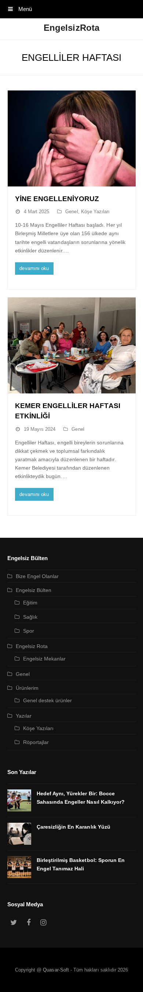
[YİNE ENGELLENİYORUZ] (72, 138)
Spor (28, 631)
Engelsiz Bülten (34, 590)
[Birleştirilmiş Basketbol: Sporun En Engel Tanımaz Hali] (19, 867)
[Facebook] (28, 922)
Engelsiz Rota (32, 646)
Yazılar (24, 716)
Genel (71, 211)
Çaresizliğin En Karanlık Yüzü (73, 827)
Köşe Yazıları (95, 211)
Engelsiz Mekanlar (44, 659)
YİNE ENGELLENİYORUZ (57, 199)
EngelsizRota (71, 28)
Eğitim (30, 603)
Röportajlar (36, 742)
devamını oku (34, 268)
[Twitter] (14, 922)
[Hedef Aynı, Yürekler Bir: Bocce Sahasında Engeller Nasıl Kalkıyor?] (19, 800)
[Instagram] (43, 922)
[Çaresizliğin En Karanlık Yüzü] (19, 834)
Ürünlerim (27, 688)
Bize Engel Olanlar (37, 576)
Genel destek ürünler (47, 700)
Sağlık (30, 617)
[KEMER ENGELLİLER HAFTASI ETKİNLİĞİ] (72, 345)
